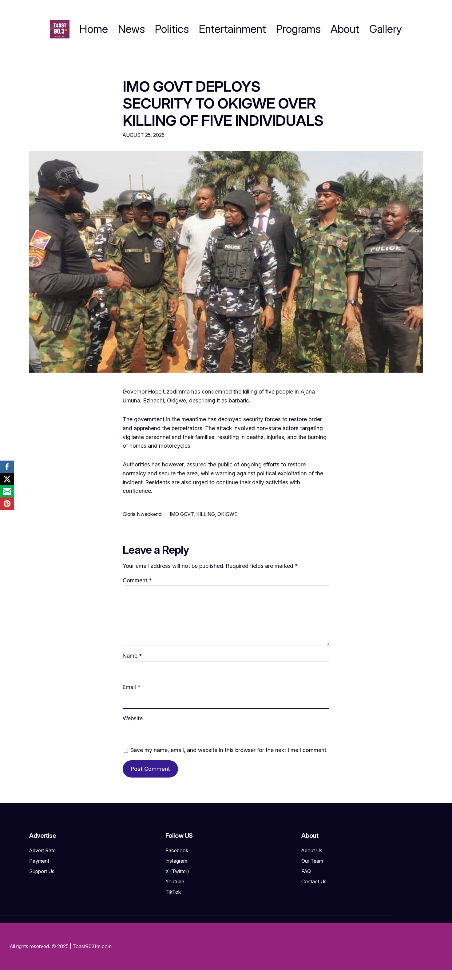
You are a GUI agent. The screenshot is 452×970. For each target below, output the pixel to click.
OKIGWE (227, 514)
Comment (137, 580)
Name (132, 655)
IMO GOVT (182, 514)
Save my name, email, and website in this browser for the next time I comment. (228, 750)
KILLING (205, 514)
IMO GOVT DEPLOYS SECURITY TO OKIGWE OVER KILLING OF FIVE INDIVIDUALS (223, 103)
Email (131, 687)
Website (133, 718)
